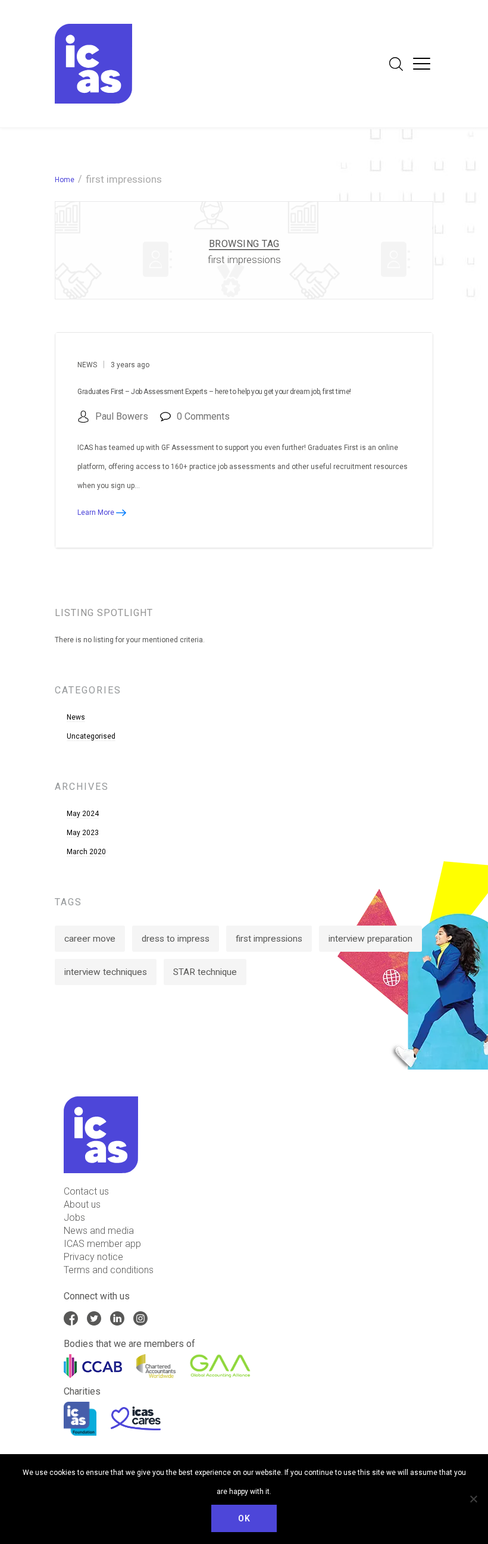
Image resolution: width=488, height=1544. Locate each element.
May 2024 (83, 813)
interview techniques (105, 972)
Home (64, 180)
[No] (473, 1499)
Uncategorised (91, 736)
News (87, 365)
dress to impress (175, 938)
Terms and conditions (109, 1270)
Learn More (96, 512)
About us (82, 1204)
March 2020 (86, 852)
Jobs (74, 1217)
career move (89, 938)
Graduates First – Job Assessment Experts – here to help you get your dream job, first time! (214, 391)
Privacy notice (93, 1256)
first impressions (269, 938)
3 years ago (130, 365)
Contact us (86, 1191)
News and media (99, 1230)
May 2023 (83, 833)
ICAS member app (102, 1243)
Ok (244, 1518)
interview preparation (370, 938)
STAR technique (205, 972)
